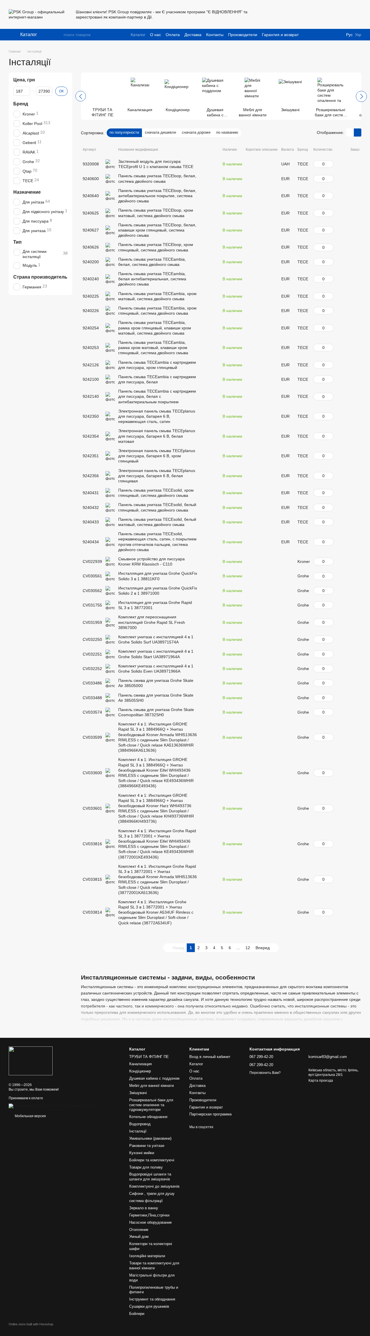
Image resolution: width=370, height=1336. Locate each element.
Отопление (138, 1229)
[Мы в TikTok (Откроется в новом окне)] (295, 14)
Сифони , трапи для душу (152, 1193)
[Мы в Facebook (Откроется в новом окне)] (267, 14)
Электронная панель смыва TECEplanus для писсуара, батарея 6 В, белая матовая (156, 435)
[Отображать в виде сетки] (350, 132)
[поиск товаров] (59, 34)
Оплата (173, 34)
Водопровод (140, 1124)
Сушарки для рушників (149, 1306)
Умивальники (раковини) (150, 1138)
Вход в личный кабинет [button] (209, 1057)
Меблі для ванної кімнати (151, 1085)
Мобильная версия (30, 1116)
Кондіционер (140, 1071)
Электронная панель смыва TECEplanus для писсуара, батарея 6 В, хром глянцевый (156, 455)
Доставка (192, 34)
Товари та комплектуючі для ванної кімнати (154, 1265)
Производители (242, 34)
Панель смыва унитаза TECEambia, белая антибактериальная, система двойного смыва (152, 278)
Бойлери (136, 1313)
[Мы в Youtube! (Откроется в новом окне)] (274, 14)
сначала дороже (196, 132)
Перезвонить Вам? (265, 1073)
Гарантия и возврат (280, 34)
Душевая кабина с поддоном (154, 1078)
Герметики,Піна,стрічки (149, 1215)
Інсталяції (138, 1131)
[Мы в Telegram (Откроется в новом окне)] (288, 14)
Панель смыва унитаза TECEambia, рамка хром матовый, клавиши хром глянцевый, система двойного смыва (153, 347)
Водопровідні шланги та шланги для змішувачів (150, 1176)
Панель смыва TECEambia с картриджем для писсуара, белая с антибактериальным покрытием (157, 396)
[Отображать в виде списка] (357, 132)
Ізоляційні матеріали (147, 1256)
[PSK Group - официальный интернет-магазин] (31, 1061)
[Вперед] (361, 96)
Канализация (140, 1064)
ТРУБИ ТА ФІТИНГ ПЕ (149, 1057)
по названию (227, 132)
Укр (358, 35)
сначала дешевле (160, 132)
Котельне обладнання (148, 1117)
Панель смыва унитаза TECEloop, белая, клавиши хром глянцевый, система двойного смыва (157, 230)
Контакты (214, 34)
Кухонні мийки (141, 1153)
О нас (155, 34)
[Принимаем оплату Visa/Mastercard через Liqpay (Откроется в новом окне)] (51, 1106)
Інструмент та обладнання (152, 1299)
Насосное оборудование (150, 1222)
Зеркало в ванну (143, 1208)
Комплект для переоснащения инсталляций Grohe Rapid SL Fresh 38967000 (151, 622)
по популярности (124, 132)
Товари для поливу (146, 1167)
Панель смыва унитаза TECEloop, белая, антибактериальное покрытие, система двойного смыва (157, 195)
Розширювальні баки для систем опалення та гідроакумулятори (151, 1105)
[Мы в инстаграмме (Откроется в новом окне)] (281, 14)
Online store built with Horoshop (31, 1324)
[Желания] (341, 14)
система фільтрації (146, 1201)
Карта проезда (320, 1080)
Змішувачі (138, 1093)
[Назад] (80, 96)
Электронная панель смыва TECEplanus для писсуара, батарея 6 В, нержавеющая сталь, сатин (156, 416)
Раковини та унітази (146, 1145)
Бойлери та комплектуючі (151, 1160)
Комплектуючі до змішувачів (154, 1186)
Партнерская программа (210, 1114)
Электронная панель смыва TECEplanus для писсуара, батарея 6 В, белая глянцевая (156, 475)
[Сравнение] (311, 14)
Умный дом (139, 1236)
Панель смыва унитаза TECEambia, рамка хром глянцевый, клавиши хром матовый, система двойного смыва (154, 327)
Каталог (138, 34)
